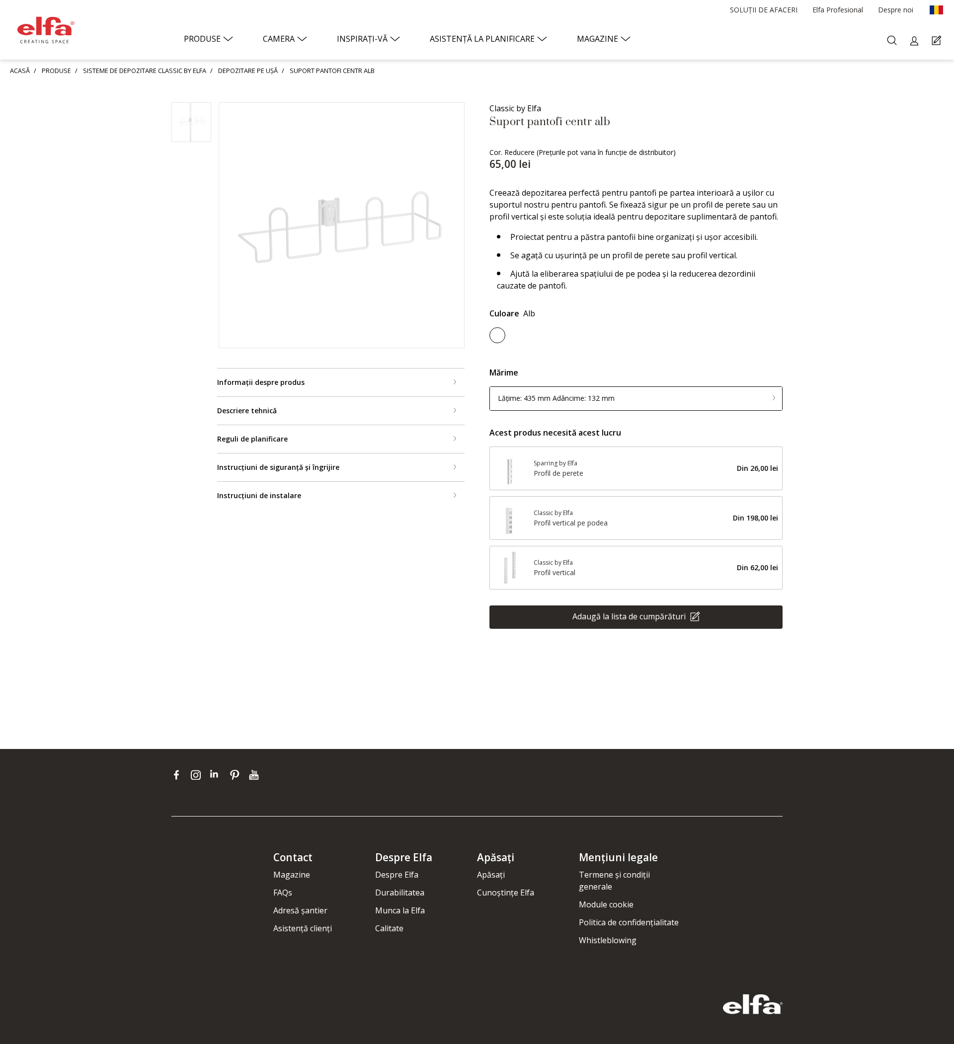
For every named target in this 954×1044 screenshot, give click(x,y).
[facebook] (178, 774)
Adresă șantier (300, 910)
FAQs (282, 892)
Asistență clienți (302, 928)
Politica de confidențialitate (629, 922)
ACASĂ (20, 70)
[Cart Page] (938, 41)
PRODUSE (56, 70)
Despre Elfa (396, 874)
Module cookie (606, 904)
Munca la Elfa (400, 910)
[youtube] (255, 774)
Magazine (291, 874)
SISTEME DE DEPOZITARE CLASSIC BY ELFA (144, 70)
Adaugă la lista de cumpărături (630, 615)
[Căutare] (893, 41)
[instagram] (198, 774)
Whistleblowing (607, 940)
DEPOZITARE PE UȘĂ (248, 70)
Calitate (389, 928)
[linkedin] (217, 774)
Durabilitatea (399, 892)
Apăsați (491, 874)
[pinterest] (237, 774)
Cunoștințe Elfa (505, 892)
